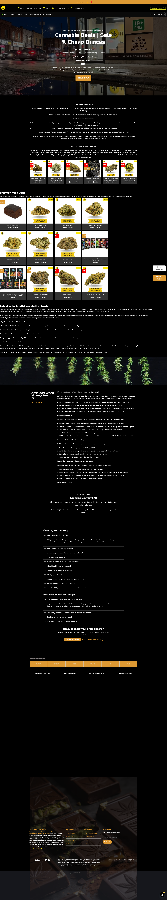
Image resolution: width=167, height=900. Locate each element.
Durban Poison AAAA (95, 225)
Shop (5, 14)
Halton (56, 70)
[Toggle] (45, 535)
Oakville (83, 68)
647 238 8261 (66, 128)
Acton (103, 68)
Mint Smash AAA (40, 259)
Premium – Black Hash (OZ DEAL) (92, 179)
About (20, 14)
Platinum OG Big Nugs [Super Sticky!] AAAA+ (111, 179)
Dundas (85, 70)
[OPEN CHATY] (162, 895)
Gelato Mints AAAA (13, 259)
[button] (151, 14)
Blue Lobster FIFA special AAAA (40, 294)
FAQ (26, 14)
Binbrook (109, 70)
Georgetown (96, 68)
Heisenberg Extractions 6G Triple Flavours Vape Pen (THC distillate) (13, 294)
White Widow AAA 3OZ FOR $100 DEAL (38, 179)
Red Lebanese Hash (13, 225)
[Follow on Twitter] (46, 860)
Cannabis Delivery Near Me (87, 146)
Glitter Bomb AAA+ (40, 225)
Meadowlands (100, 70)
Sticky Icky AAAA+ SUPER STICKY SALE (56, 179)
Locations (47, 14)
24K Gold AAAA (68, 259)
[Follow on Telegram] (49, 860)
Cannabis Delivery (41, 832)
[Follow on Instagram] (43, 860)
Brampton (84, 72)
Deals (13, 14)
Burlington (76, 68)
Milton (89, 68)
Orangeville (63, 70)
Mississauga (77, 72)
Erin (69, 70)
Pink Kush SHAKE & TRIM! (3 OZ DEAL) (129, 179)
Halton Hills (109, 68)
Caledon (91, 72)
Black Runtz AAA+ (68, 225)
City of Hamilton (77, 70)
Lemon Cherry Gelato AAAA (95, 294)
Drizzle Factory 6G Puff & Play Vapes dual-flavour (95, 259)
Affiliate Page (35, 14)
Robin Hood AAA (74, 179)
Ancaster (92, 70)
